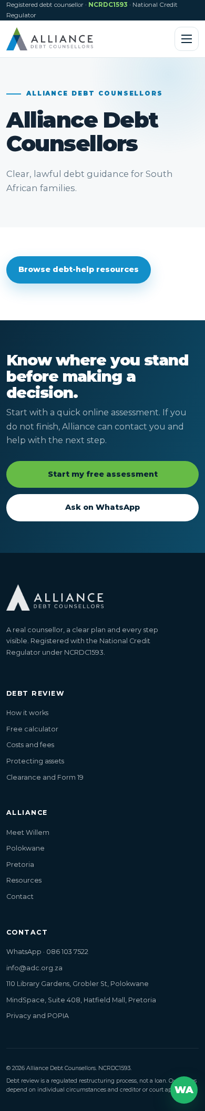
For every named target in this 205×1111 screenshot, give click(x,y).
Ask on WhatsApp (102, 507)
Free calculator (32, 729)
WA (184, 1090)
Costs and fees (30, 745)
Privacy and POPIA (37, 1016)
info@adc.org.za (34, 968)
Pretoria (20, 864)
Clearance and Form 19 (45, 777)
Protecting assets (35, 761)
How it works (27, 713)
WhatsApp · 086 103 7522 (47, 952)
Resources (24, 880)
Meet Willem (27, 832)
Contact (20, 896)
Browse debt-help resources (78, 269)
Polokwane (25, 848)
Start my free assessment (103, 474)
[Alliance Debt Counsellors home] (49, 38)
